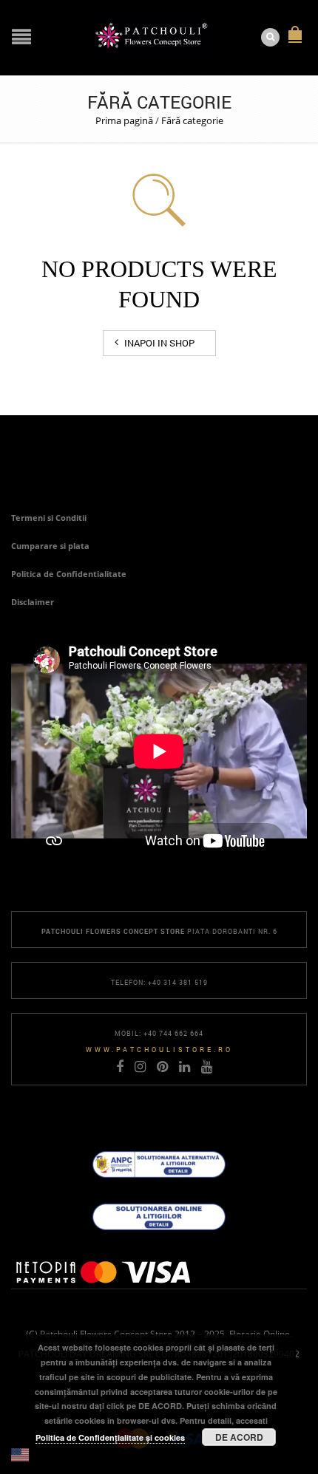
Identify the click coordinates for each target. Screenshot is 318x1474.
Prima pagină (124, 120)
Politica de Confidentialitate (68, 573)
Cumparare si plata (50, 545)
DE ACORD (239, 1437)
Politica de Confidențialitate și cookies (110, 1437)
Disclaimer (32, 601)
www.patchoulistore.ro (159, 1049)
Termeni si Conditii (49, 517)
